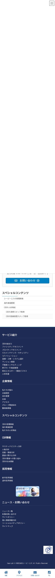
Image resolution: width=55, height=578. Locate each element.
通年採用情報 (7, 480)
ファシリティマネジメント (12, 347)
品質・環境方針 (8, 452)
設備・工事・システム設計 (12, 359)
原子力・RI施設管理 (10, 368)
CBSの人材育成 (10, 307)
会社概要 (5, 396)
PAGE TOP (50, 564)
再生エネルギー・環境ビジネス (14, 371)
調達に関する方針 (9, 455)
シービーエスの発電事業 (13, 298)
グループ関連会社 (9, 405)
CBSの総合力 (7, 344)
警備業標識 (6, 408)
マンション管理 (8, 362)
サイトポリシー (8, 517)
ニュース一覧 (7, 511)
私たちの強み (7, 390)
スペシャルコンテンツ (15, 293)
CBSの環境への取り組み (11, 458)
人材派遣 (5, 374)
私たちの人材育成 (9, 430)
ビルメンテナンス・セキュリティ (15, 353)
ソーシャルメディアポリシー (13, 523)
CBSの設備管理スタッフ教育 (17, 316)
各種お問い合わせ (9, 514)
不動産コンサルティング (12, 365)
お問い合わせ (35, 575)
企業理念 (5, 393)
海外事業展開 (9, 303)
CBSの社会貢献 (8, 461)
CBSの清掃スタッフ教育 (15, 312)
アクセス (5, 402)
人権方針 (5, 449)
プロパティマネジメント (12, 349)
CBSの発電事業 (8, 424)
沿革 (4, 399)
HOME (6, 575)
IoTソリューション (9, 356)
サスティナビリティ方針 (12, 446)
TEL (49, 575)
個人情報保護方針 (9, 520)
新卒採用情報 (7, 477)
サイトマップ (7, 526)
